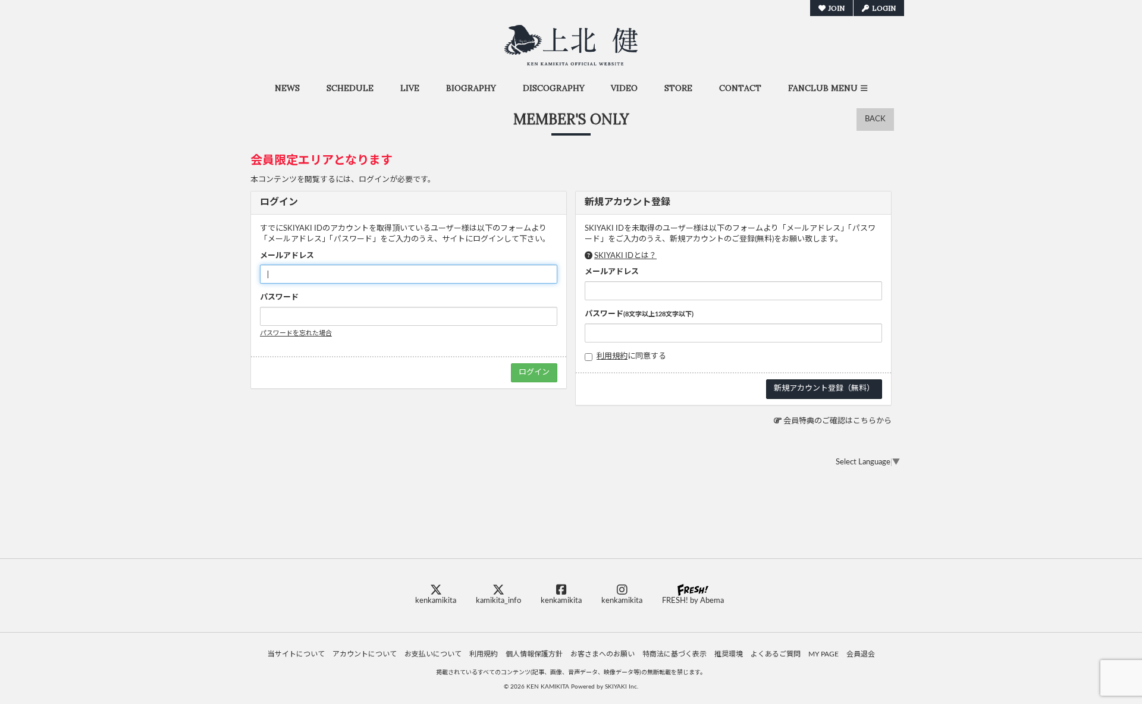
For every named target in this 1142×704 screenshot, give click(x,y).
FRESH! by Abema (693, 601)
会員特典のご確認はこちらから (837, 421)
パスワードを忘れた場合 (296, 333)
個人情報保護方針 (534, 654)
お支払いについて (433, 654)
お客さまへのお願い (602, 654)
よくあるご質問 (776, 654)
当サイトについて (296, 654)
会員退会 (860, 654)
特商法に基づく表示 (674, 654)
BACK (875, 119)
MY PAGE (823, 654)
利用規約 (612, 356)
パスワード (279, 297)
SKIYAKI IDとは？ (625, 256)
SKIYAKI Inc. (621, 687)
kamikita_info (498, 601)
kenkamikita (435, 601)
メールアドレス (287, 256)
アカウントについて (364, 654)
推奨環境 (728, 654)
